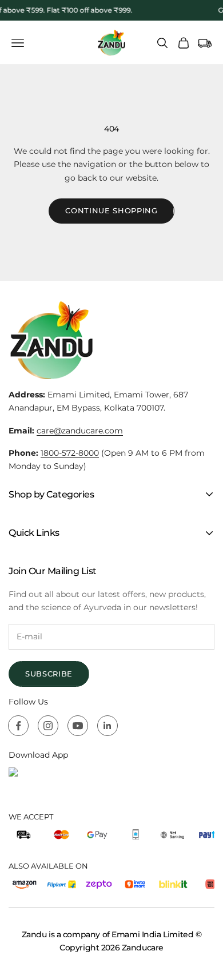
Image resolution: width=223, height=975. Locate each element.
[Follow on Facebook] (18, 725)
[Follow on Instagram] (48, 725)
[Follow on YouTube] (77, 725)
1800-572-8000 (70, 453)
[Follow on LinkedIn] (107, 725)
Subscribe (49, 673)
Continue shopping (111, 210)
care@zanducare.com (80, 430)
